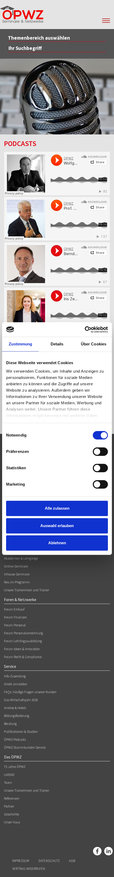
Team (8, 782)
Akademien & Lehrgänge (21, 558)
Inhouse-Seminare (16, 574)
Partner (9, 806)
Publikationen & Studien (21, 731)
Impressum (20, 861)
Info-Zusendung (15, 676)
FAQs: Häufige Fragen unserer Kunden (30, 692)
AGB (72, 861)
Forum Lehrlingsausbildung (23, 641)
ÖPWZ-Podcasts (15, 739)
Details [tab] (57, 344)
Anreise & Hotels (15, 708)
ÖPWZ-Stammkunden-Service (25, 747)
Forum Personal (15, 625)
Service (10, 666)
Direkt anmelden (15, 684)
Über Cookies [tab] (93, 344)
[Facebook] (97, 851)
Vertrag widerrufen (28, 868)
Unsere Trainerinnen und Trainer (26, 590)
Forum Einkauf (14, 609)
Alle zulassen (57, 508)
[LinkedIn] (108, 851)
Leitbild (9, 774)
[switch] (100, 451)
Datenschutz (49, 861)
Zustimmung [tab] (20, 344)
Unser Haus (12, 822)
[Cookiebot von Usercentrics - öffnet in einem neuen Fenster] (85, 329)
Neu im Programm (17, 582)
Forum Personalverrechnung (23, 633)
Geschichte (11, 814)
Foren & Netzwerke (20, 599)
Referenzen (11, 798)
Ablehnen (57, 543)
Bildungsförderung (16, 716)
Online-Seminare (16, 566)
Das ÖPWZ (13, 756)
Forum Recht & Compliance (23, 657)
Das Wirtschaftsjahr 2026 (21, 700)
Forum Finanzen (15, 617)
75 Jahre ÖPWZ (14, 767)
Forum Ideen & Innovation (22, 649)
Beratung (10, 723)
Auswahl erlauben (57, 525)
